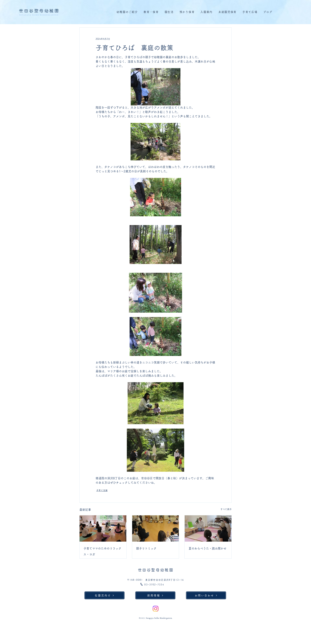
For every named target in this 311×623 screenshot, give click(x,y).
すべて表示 (226, 509)
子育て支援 (102, 490)
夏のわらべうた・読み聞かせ (207, 548)
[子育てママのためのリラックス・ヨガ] (103, 528)
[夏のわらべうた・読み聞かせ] (208, 528)
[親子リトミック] (155, 528)
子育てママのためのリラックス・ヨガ (102, 551)
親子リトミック (146, 548)
